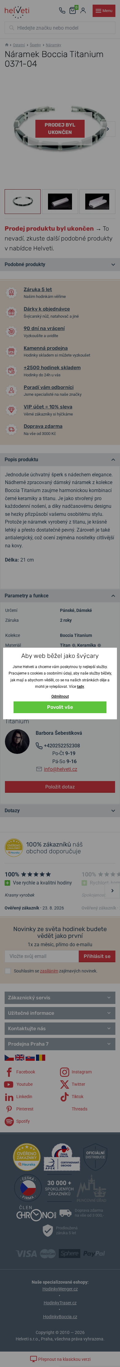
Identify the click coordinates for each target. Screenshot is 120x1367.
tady (80, 686)
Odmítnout (60, 696)
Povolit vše (60, 707)
